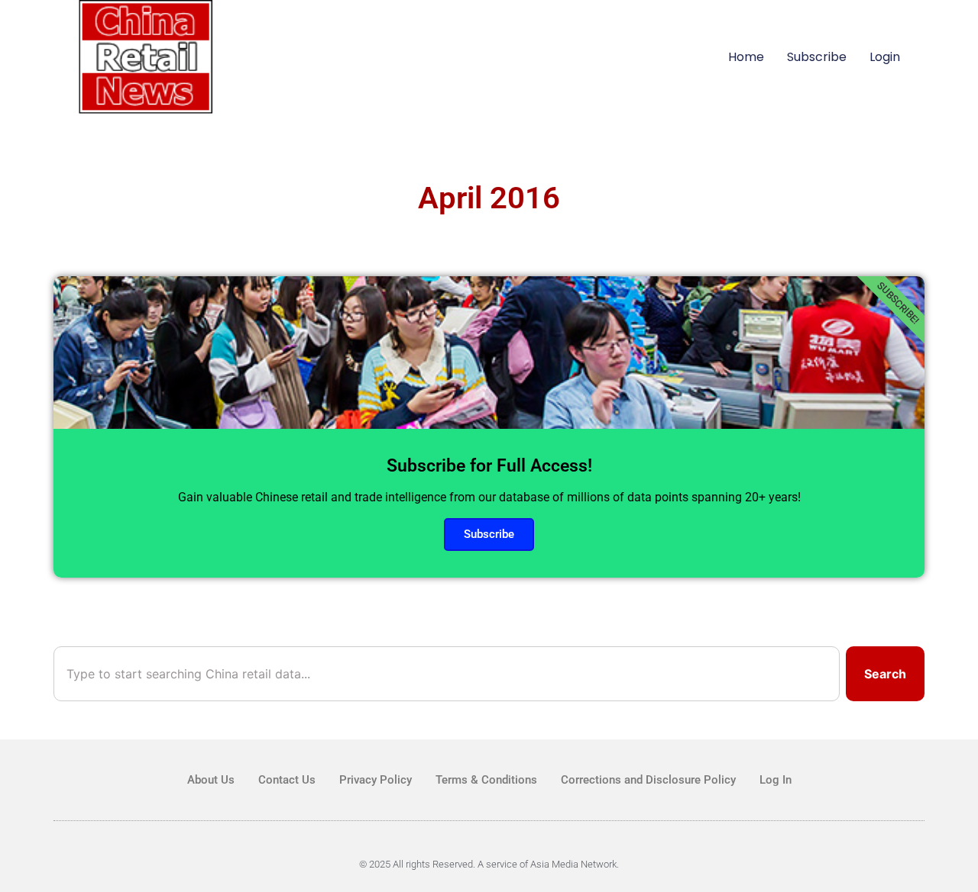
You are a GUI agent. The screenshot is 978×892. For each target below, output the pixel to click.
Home (746, 57)
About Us (211, 780)
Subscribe (817, 57)
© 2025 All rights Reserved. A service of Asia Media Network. (489, 864)
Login (885, 57)
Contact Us (287, 780)
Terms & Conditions (486, 780)
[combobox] (446, 673)
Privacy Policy (375, 780)
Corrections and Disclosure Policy (648, 780)
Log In (775, 780)
